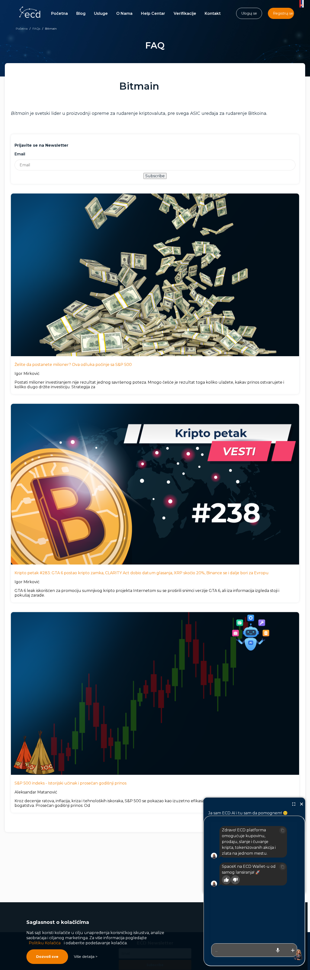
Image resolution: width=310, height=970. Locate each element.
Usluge (101, 13)
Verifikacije (185, 13)
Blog (80, 13)
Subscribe (155, 176)
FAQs (36, 28)
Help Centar (153, 13)
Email (20, 154)
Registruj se (283, 13)
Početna (59, 13)
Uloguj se (249, 13)
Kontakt (213, 13)
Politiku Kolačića (45, 943)
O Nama (124, 13)
